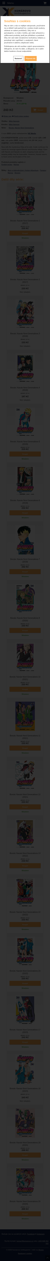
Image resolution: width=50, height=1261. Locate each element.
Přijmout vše (30, 58)
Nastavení (18, 58)
